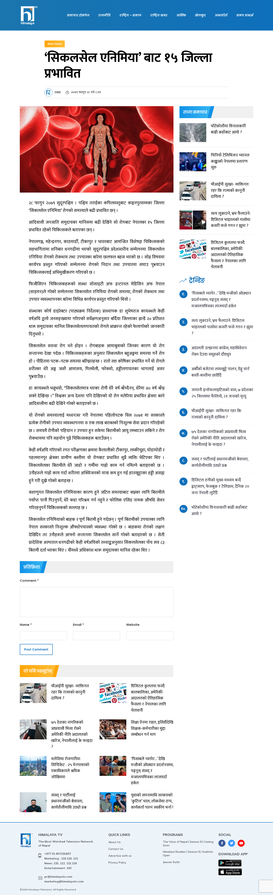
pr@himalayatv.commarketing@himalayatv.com (64, 879)
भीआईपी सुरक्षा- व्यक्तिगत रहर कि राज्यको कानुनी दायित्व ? (216, 414)
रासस (58, 92)
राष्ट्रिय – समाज (130, 15)
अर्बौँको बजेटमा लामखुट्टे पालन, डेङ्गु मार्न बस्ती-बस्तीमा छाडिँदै (220, 372)
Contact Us (115, 849)
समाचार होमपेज (78, 15)
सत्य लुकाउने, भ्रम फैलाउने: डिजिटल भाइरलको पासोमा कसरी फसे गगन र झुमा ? (222, 327)
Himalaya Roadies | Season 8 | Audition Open (188, 853)
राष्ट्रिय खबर (158, 15)
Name (26, 624)
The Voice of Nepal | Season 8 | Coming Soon (188, 843)
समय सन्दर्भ (244, 15)
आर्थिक (181, 15)
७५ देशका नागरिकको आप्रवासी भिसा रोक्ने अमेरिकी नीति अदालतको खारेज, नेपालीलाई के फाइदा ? (219, 438)
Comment (29, 580)
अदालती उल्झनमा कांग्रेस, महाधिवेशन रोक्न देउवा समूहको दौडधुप (219, 351)
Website (132, 624)
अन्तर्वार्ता (221, 15)
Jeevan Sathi (171, 862)
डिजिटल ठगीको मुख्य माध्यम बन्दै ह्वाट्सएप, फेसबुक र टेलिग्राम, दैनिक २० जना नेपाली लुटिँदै (220, 486)
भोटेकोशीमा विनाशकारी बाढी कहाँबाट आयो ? (219, 510)
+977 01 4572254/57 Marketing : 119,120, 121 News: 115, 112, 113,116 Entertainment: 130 (61, 861)
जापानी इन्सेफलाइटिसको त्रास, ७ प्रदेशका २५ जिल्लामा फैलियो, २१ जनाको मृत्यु (222, 393)
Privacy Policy (117, 862)
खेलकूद (200, 15)
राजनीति (104, 15)
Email (78, 624)
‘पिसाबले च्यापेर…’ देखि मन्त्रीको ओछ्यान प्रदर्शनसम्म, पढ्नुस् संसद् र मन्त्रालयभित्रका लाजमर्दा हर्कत (221, 300)
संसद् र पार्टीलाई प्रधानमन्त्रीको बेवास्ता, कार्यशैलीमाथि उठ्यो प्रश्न (219, 462)
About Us (114, 842)
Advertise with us (120, 855)
